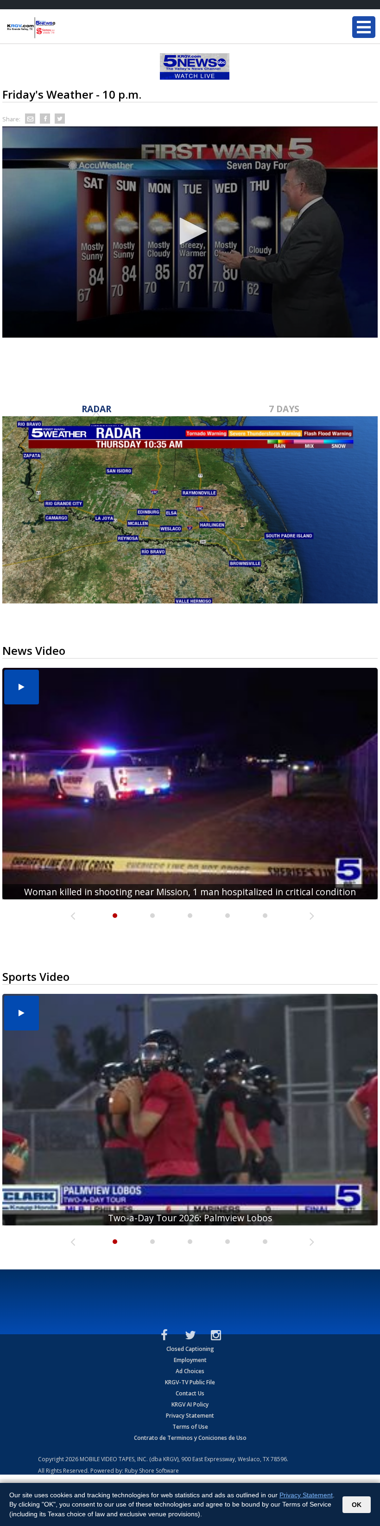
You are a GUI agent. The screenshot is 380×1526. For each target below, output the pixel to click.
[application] (190, 232)
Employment (190, 1360)
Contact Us (190, 1393)
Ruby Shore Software (152, 1471)
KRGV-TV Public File (190, 1382)
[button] (190, 231)
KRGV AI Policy (190, 1404)
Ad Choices (190, 1371)
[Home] (62, 27)
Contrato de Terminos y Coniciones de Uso (190, 1438)
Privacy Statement (190, 1415)
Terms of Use (190, 1427)
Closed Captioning (190, 1349)
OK (356, 1504)
